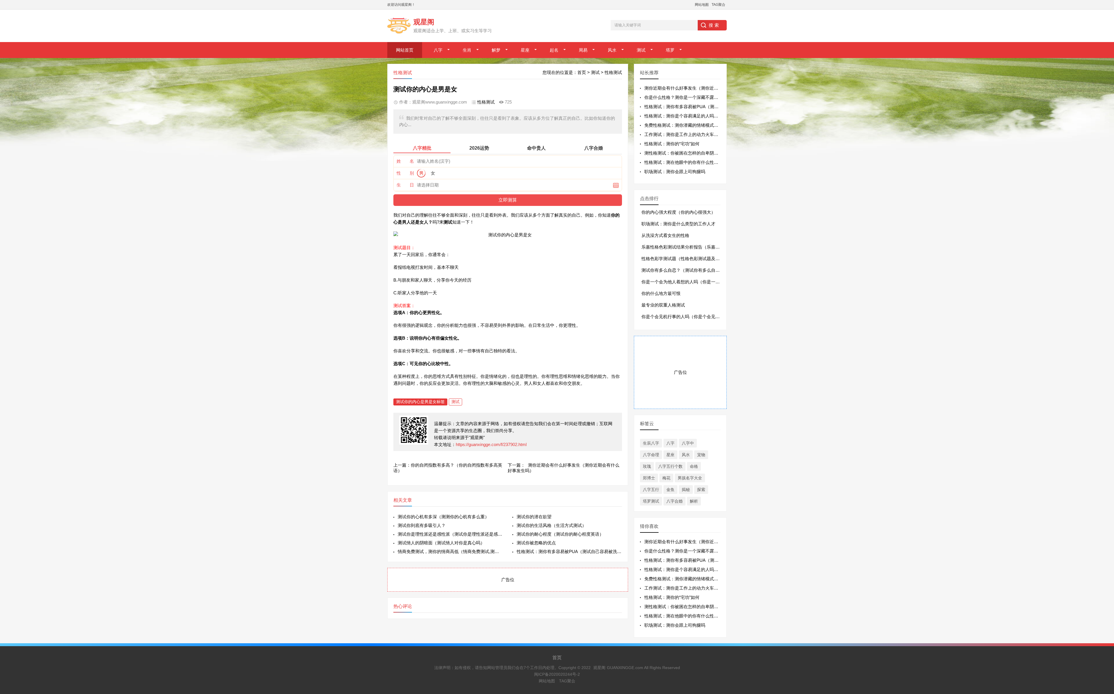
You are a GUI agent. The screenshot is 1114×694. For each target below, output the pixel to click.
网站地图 (702, 5)
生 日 (405, 184)
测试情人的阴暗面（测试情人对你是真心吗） (441, 542)
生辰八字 (651, 443)
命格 (694, 466)
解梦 (496, 50)
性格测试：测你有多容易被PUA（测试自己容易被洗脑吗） (569, 551)
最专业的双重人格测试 (663, 304)
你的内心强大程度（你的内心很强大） (678, 212)
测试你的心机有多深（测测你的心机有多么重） (443, 516)
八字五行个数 (670, 466)
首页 (581, 72)
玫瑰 (647, 466)
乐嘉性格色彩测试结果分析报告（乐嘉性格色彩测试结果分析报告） (706, 246)
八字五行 (651, 489)
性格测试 (613, 72)
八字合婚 (674, 501)
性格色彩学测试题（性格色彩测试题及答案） (684, 258)
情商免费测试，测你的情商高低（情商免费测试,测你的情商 (450, 551)
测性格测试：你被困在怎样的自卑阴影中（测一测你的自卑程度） (707, 153)
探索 (701, 489)
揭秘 (686, 489)
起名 (554, 50)
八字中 (688, 443)
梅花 (666, 478)
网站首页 (404, 50)
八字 (438, 50)
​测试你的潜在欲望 (534, 516)
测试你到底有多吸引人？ (422, 525)
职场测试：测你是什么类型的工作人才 (678, 223)
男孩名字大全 (690, 478)
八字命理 (651, 454)
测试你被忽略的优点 (536, 542)
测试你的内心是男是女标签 (420, 401)
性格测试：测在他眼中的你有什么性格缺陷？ (687, 162)
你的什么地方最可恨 (661, 293)
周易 (583, 50)
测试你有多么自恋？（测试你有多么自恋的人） (687, 270)
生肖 (467, 50)
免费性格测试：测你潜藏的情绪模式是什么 (685, 125)
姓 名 (405, 161)
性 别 (405, 173)
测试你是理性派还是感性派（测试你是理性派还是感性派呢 (450, 534)
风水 (612, 50)
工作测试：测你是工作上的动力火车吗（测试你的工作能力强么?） (708, 134)
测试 (641, 50)
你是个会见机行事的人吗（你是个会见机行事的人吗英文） (698, 316)
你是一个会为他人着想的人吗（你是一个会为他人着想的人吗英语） (706, 281)
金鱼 (670, 489)
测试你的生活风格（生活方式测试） (551, 525)
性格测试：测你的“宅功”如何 (671, 143)
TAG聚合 (718, 5)
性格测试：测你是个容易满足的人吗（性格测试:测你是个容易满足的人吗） (716, 115)
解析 (694, 501)
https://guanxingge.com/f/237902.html (491, 444)
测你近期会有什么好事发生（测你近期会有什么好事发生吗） (703, 88)
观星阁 (599, 667)
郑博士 (649, 478)
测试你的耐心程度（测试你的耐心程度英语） (560, 534)
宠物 (701, 454)
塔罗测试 (651, 501)
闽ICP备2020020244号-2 (557, 674)
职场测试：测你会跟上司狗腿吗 (674, 171)
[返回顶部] (1102, 619)
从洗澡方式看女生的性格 (665, 235)
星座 (525, 50)
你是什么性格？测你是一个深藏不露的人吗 (685, 97)
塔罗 (670, 50)
